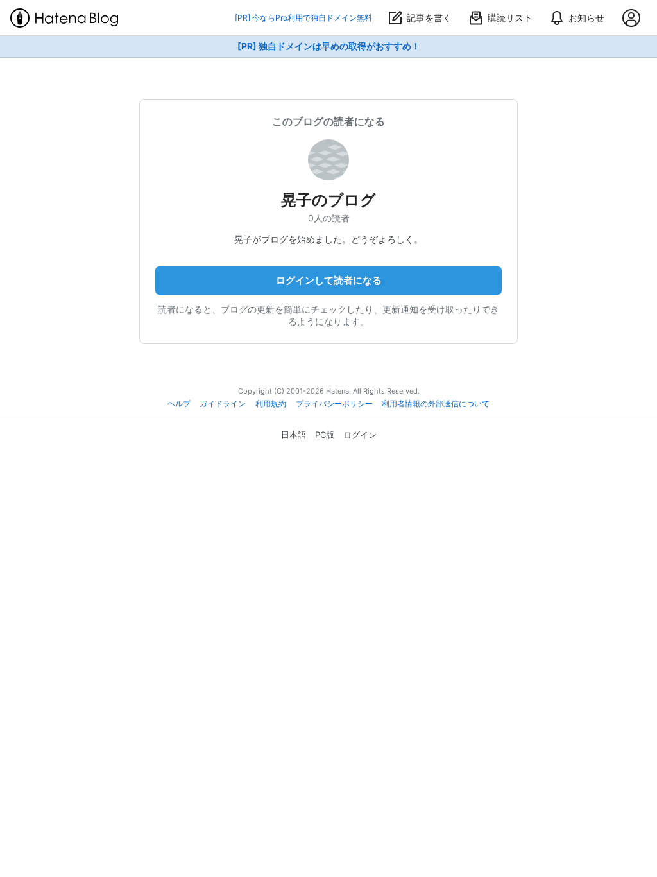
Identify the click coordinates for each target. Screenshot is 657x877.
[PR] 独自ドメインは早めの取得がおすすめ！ (328, 46)
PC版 (324, 435)
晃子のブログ (328, 200)
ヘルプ (179, 403)
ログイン (360, 435)
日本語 (293, 435)
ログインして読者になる (329, 280)
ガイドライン (223, 403)
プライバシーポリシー (334, 403)
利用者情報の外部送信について (436, 403)
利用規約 (270, 403)
